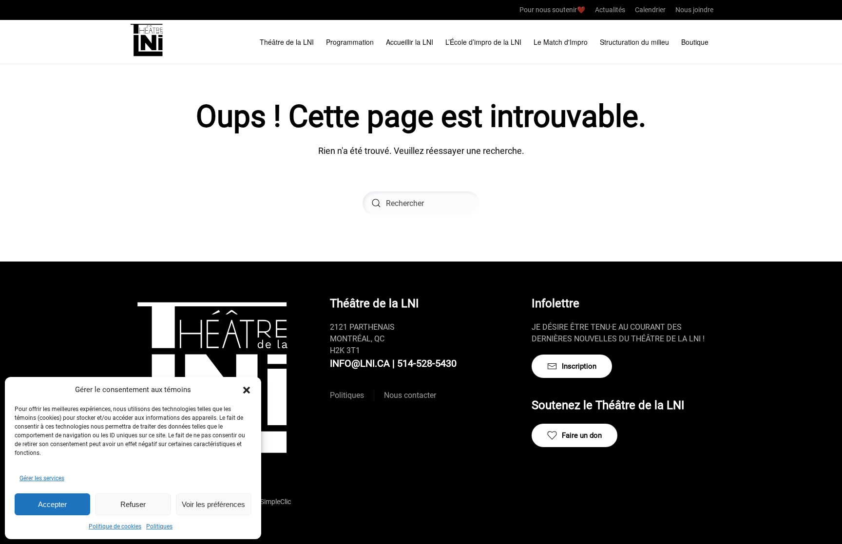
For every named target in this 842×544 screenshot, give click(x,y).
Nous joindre (694, 10)
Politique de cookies (115, 526)
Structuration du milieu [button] (634, 42)
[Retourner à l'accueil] (148, 42)
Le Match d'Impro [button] (561, 42)
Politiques (159, 526)
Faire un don (582, 435)
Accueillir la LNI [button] (409, 42)
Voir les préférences (213, 504)
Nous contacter (410, 395)
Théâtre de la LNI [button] (287, 42)
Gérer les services (41, 478)
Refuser (133, 504)
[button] (246, 389)
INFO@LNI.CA (360, 363)
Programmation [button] (350, 42)
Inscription (579, 366)
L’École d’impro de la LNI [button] (483, 42)
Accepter (52, 504)
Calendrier (650, 10)
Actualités (610, 10)
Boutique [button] (694, 42)
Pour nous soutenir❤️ (552, 10)
